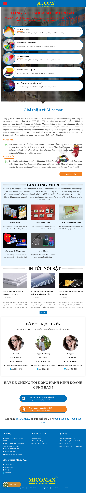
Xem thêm (43, 312)
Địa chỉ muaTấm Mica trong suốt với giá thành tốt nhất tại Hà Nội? (42, 294)
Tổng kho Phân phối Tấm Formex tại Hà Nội (13, 293)
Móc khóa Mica (43, 223)
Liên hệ (66, 488)
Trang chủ (21, 488)
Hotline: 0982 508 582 (11, 451)
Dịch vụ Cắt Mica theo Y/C (67, 438)
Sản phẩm (45, 488)
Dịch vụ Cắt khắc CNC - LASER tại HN (71, 446)
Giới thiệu (33, 488)
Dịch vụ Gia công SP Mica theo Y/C (70, 441)
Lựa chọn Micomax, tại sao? (39, 444)
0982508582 (8, 473)
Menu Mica (15, 223)
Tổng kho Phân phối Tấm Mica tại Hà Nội (71, 293)
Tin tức (56, 488)
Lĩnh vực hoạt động (37, 441)
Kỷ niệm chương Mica (15, 251)
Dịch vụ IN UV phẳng (66, 444)
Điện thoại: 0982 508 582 (12, 449)
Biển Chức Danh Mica (71, 223)
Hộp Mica (43, 251)
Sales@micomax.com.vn (15, 454)
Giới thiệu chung (36, 438)
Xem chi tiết (71, 174)
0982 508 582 (61, 418)
